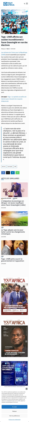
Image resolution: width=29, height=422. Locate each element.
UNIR (15, 166)
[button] (26, 389)
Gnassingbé (10, 166)
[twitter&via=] (14, 30)
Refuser (14, 411)
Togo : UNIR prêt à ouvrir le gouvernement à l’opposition (12, 260)
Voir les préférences (14, 415)
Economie (15, 198)
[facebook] (9, 30)
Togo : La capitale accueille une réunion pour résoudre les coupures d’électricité (13, 99)
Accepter (14, 407)
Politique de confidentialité (14, 419)
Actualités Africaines (6, 198)
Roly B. (8, 48)
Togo (2, 227)
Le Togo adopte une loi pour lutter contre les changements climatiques (13, 232)
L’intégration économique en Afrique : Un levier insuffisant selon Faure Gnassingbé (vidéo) (13, 203)
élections (3, 166)
